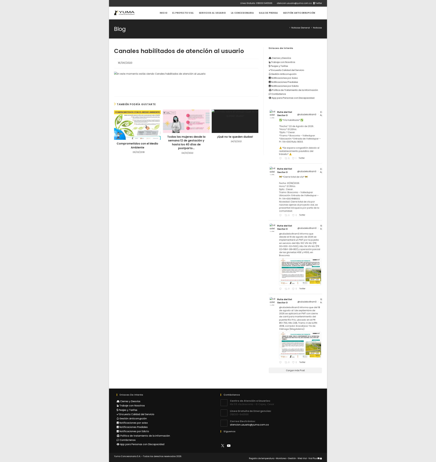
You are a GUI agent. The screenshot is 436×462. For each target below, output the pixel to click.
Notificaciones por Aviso (284, 78)
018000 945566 (264, 3)
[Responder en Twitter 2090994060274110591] (281, 215)
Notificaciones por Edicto (285, 86)
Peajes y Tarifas (279, 66)
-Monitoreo (280, 458)
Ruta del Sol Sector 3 (284, 113)
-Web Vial (302, 458)
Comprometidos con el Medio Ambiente (137, 145)
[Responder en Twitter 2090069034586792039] (281, 362)
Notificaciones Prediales (284, 82)
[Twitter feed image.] (300, 271)
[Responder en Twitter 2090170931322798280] (281, 289)
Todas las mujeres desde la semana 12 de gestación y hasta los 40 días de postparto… (186, 142)
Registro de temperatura (261, 458)
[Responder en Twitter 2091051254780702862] (281, 158)
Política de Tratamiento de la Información (294, 90)
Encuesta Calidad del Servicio (287, 70)
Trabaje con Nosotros (283, 62)
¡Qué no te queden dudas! (235, 137)
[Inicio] (287, 27)
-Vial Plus (312, 458)
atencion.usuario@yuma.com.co (294, 3)
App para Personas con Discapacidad (292, 98)
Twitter (318, 3)
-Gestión (291, 458)
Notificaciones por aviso (133, 423)
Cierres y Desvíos (281, 58)
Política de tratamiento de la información (145, 435)
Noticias (317, 27)
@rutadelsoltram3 (306, 114)
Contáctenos (278, 94)
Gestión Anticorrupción (284, 74)
